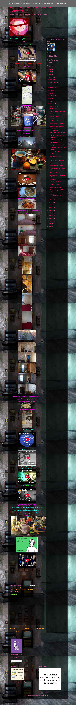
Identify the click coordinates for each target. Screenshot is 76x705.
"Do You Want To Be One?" (58, 160)
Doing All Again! (55, 184)
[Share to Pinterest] (34, 585)
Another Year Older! (56, 109)
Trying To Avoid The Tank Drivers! (57, 176)
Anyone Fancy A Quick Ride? (56, 190)
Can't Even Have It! (55, 121)
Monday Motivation (16, 589)
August (52, 90)
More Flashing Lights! (56, 165)
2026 (50, 69)
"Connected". (16, 587)
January (52, 199)
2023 (50, 77)
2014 (50, 224)
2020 (50, 208)
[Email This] (30, 585)
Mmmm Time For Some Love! (57, 152)
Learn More (59, 3)
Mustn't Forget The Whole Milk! (57, 117)
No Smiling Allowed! (56, 140)
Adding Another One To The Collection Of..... (57, 195)
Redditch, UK (17, 591)
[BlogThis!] (31, 585)
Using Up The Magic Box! (57, 126)
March (52, 104)
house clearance (36, 587)
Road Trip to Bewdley (56, 114)
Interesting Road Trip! (56, 163)
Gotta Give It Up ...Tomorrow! (54, 129)
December (53, 80)
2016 (50, 218)
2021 (50, 205)
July (51, 93)
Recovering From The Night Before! (58, 148)
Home (27, 628)
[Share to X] (32, 585)
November (53, 82)
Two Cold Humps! (55, 172)
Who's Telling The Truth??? (58, 133)
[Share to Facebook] (33, 585)
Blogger (45, 696)
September (53, 88)
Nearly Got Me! (54, 179)
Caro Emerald (28, 587)
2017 (50, 216)
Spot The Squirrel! (55, 187)
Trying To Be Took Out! (57, 145)
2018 (50, 213)
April (52, 101)
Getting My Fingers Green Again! (57, 136)
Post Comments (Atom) (21, 631)
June (51, 96)
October (52, 85)
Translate (22, 663)
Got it (65, 3)
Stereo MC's (25, 589)
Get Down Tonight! (55, 142)
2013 (50, 226)
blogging (22, 587)
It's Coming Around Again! (58, 111)
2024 (50, 74)
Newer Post (13, 628)
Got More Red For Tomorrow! (55, 157)
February (53, 106)
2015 (50, 221)
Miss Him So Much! (55, 182)
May (51, 98)
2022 (50, 202)
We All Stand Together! (56, 123)
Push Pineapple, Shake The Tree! (57, 169)
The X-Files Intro (32, 589)
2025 (50, 72)
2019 (50, 210)
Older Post (40, 628)
